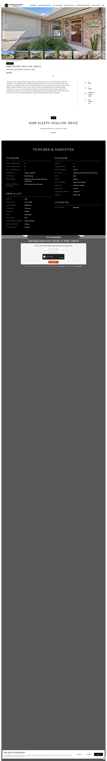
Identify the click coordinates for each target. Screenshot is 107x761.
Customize (89, 754)
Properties (33, 5)
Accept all (98, 754)
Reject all (79, 754)
